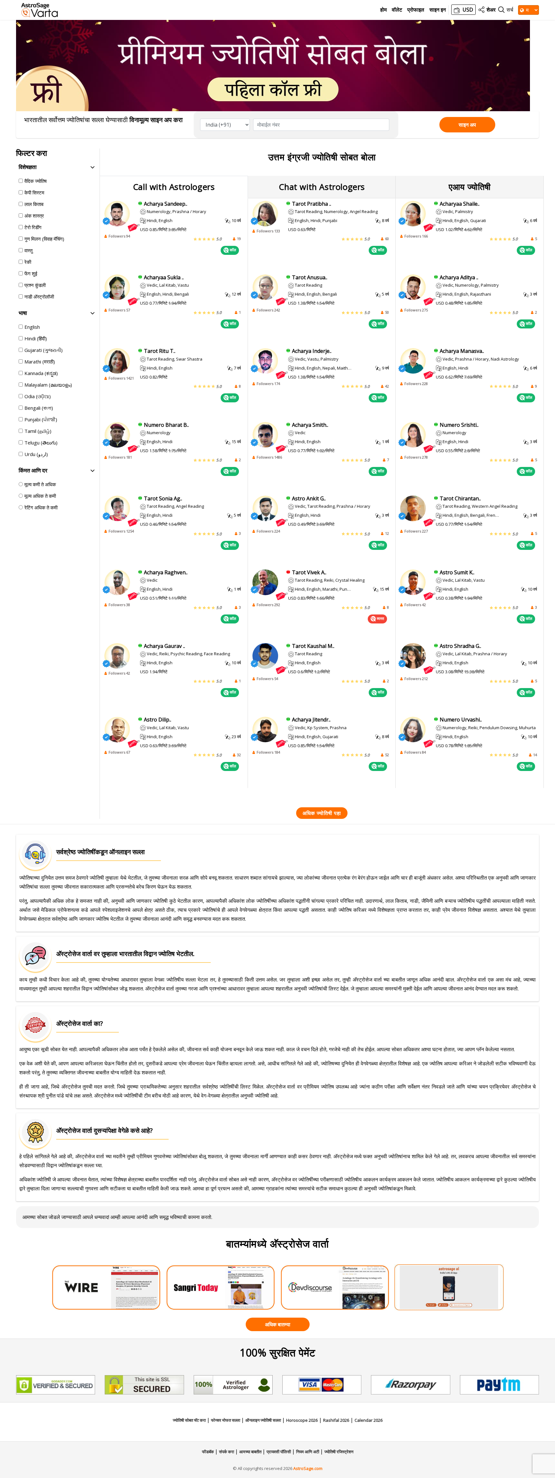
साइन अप (467, 124)
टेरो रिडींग (32, 227)
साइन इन (437, 10)
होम (383, 10)
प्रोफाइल (415, 10)
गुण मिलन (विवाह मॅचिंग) (44, 239)
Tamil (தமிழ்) (37, 431)
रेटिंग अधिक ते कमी (40, 507)
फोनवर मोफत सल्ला (226, 1420)
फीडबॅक (208, 1452)
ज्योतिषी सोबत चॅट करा (190, 1420)
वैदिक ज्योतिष (35, 181)
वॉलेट (397, 10)
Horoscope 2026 (302, 1420)
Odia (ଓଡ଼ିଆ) (37, 396)
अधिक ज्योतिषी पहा (322, 813)
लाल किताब (33, 204)
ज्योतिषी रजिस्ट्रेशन (338, 1452)
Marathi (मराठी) (39, 361)
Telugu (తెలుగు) (40, 442)
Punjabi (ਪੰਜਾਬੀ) (40, 419)
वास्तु (28, 250)
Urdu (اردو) (36, 454)
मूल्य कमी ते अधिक (40, 484)
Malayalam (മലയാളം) (48, 384)
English (32, 327)
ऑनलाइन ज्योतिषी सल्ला (263, 1420)
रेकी (27, 262)
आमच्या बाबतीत (250, 1452)
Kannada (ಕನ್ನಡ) (41, 373)
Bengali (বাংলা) (38, 408)
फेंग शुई (30, 273)
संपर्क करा (227, 1452)
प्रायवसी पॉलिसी (279, 1452)
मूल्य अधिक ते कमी (40, 496)
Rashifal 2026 (336, 1420)
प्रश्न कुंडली (35, 285)
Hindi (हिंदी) (35, 338)
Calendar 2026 (369, 1420)
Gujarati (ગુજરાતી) (43, 350)
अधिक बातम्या (277, 1324)
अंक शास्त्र (34, 215)
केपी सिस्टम (34, 192)
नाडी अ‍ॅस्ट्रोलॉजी (39, 296)
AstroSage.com (307, 1468)
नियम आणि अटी (308, 1452)
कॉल (232, 250)
